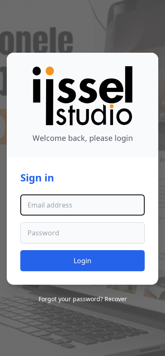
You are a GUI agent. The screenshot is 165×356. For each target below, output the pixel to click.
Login (82, 260)
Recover (115, 299)
